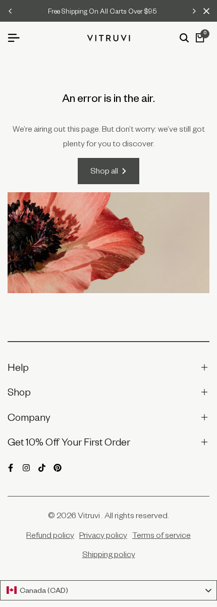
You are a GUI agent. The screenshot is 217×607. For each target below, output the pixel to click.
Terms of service (161, 534)
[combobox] (108, 590)
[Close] (204, 11)
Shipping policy (108, 554)
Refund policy (50, 534)
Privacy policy (103, 534)
